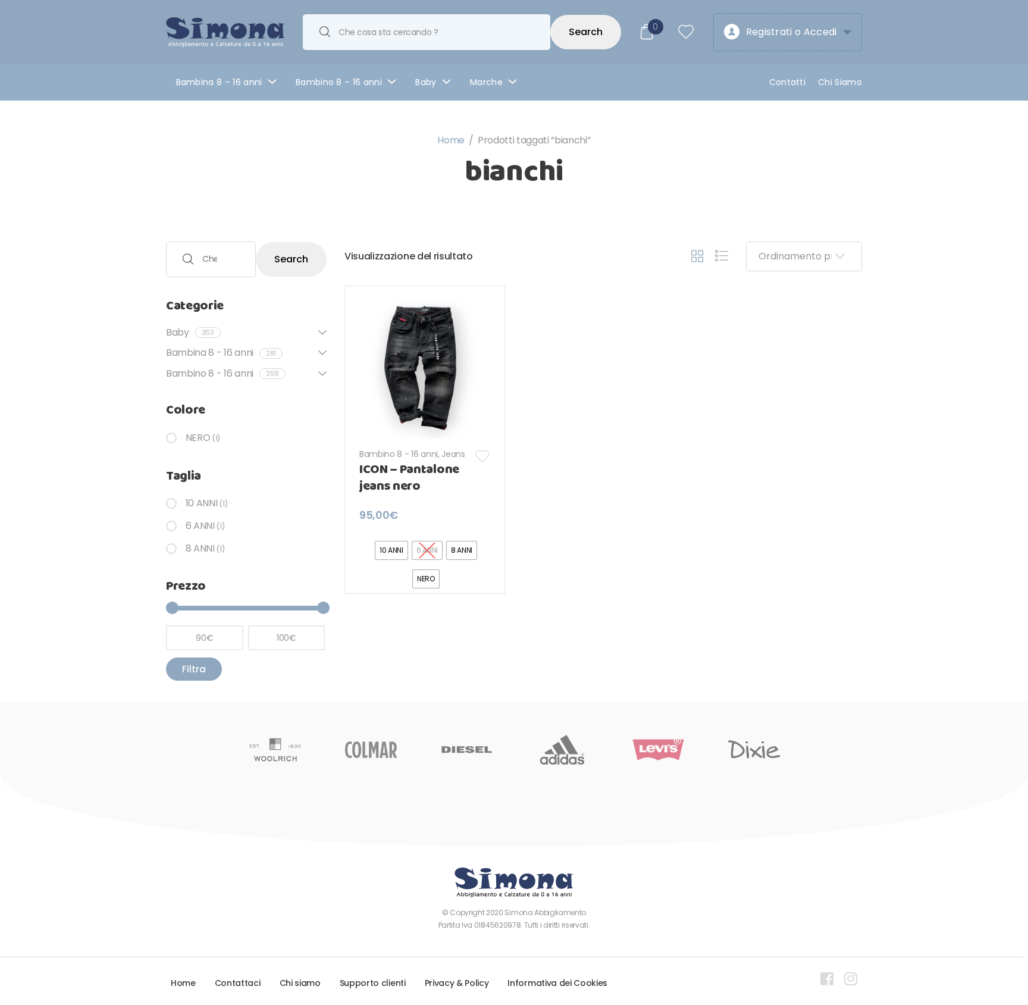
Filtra (194, 669)
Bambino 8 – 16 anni (339, 82)
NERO (198, 437)
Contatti (787, 82)
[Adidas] (562, 750)
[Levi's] (658, 750)
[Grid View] (697, 256)
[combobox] (426, 32)
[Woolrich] (275, 750)
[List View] (721, 256)
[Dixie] (754, 750)
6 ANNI (200, 526)
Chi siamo (300, 983)
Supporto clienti (373, 983)
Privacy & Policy (457, 983)
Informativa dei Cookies (557, 983)
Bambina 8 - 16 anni (221, 352)
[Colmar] (371, 750)
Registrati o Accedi (791, 32)
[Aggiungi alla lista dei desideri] (482, 456)
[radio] (391, 550)
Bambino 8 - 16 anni (398, 454)
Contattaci (238, 983)
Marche (486, 82)
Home (451, 140)
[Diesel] (467, 750)
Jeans (453, 454)
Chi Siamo (840, 82)
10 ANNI (201, 503)
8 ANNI (200, 548)
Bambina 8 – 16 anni (219, 82)
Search (586, 32)
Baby (425, 82)
